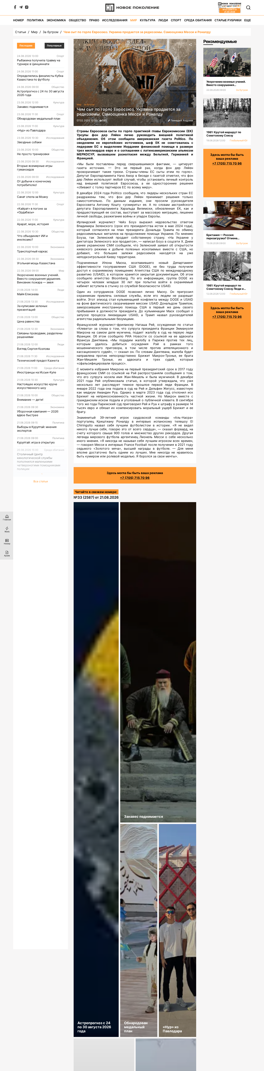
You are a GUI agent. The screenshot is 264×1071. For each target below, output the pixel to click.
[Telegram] (21, 8)
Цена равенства (28, 321)
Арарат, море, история (33, 224)
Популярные (54, 45)
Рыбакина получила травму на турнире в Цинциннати (38, 62)
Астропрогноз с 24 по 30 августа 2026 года (40, 93)
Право (94, 20)
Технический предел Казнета (38, 360)
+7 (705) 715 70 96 (135, 478)
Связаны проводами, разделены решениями (39, 335)
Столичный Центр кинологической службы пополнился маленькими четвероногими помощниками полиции (38, 461)
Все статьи (40, 481)
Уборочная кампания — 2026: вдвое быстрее (38, 413)
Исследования (114, 20)
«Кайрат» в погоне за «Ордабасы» (32, 210)
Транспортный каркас (32, 251)
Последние (26, 45)
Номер (18, 20)
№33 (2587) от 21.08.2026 (96, 497)
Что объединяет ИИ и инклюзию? (32, 237)
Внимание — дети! (30, 399)
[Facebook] (15, 8)
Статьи (20, 32)
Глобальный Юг (239, 140)
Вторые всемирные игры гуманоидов (34, 167)
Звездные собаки (29, 142)
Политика (35, 20)
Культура (147, 20)
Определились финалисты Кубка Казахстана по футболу (40, 77)
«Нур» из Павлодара (31, 130)
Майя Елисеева (27, 294)
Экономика (56, 20)
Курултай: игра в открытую (36, 442)
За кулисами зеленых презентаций (32, 307)
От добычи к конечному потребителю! (34, 183)
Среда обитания (198, 20)
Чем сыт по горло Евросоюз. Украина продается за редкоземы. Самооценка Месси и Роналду (137, 32)
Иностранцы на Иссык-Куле (36, 372)
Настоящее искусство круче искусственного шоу (37, 386)
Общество (77, 20)
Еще (247, 20)
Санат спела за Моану (32, 197)
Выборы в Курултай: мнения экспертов (36, 428)
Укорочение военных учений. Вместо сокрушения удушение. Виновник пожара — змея (39, 278)
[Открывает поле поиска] (248, 7)
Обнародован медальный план (38, 118)
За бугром (50, 32)
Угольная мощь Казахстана (36, 263)
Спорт (176, 20)
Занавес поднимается (32, 107)
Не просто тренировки (33, 154)
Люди (163, 20)
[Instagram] (27, 8)
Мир (133, 20)
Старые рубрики (228, 20)
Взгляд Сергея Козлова (33, 349)
